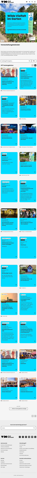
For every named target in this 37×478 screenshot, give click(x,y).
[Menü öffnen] (35, 2)
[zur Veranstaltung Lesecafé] (9, 191)
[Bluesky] (29, 437)
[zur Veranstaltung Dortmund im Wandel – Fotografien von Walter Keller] (9, 304)
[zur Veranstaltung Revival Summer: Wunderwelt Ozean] (27, 135)
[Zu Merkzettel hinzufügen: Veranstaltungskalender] (33, 416)
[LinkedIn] (35, 437)
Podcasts (21, 453)
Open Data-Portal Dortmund (6, 463)
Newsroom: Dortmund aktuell (6, 448)
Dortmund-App (22, 445)
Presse (20, 446)
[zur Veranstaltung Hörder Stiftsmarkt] (9, 388)
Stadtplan (3, 462)
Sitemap (2, 460)
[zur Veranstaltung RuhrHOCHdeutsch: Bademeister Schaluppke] (9, 248)
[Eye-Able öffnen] (29, 2)
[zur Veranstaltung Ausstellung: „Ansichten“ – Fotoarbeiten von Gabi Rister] (9, 107)
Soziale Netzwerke (22, 450)
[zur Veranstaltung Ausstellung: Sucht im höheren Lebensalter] (27, 78)
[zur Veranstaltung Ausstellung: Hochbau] (27, 107)
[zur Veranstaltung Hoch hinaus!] (9, 163)
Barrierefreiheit (4, 465)
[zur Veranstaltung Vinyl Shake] (27, 248)
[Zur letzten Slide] (2, 23)
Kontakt (20, 460)
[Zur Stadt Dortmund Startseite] (7, 1)
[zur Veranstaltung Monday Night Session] (9, 276)
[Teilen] (35, 416)
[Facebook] (20, 437)
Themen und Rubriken (5, 446)
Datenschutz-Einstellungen (24, 467)
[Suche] (34, 428)
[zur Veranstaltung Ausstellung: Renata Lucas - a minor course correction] (27, 191)
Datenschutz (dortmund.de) (24, 463)
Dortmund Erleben (4, 450)
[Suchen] (29, 61)
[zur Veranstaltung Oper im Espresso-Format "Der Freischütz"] (27, 219)
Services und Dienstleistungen (6, 445)
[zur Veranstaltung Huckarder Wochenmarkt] (27, 388)
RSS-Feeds (3, 467)
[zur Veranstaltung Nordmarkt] (27, 360)
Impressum (21, 462)
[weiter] (35, 23)
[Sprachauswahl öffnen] (27, 2)
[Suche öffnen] (32, 2)
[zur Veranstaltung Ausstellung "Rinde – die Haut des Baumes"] (27, 276)
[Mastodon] (26, 437)
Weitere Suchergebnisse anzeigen (19, 408)
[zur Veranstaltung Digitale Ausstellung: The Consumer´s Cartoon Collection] (9, 78)
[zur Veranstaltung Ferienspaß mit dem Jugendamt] (27, 304)
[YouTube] (32, 437)
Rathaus (2, 451)
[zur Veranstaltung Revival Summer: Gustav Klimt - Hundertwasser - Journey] (9, 219)
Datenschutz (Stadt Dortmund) (25, 465)
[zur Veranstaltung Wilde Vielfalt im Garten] (27, 163)
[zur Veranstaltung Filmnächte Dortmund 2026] (9, 332)
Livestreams (21, 451)
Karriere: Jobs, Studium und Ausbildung (26, 448)
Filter (34, 60)
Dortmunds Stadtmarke (24, 455)
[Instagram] (23, 437)
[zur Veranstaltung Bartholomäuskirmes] (9, 135)
